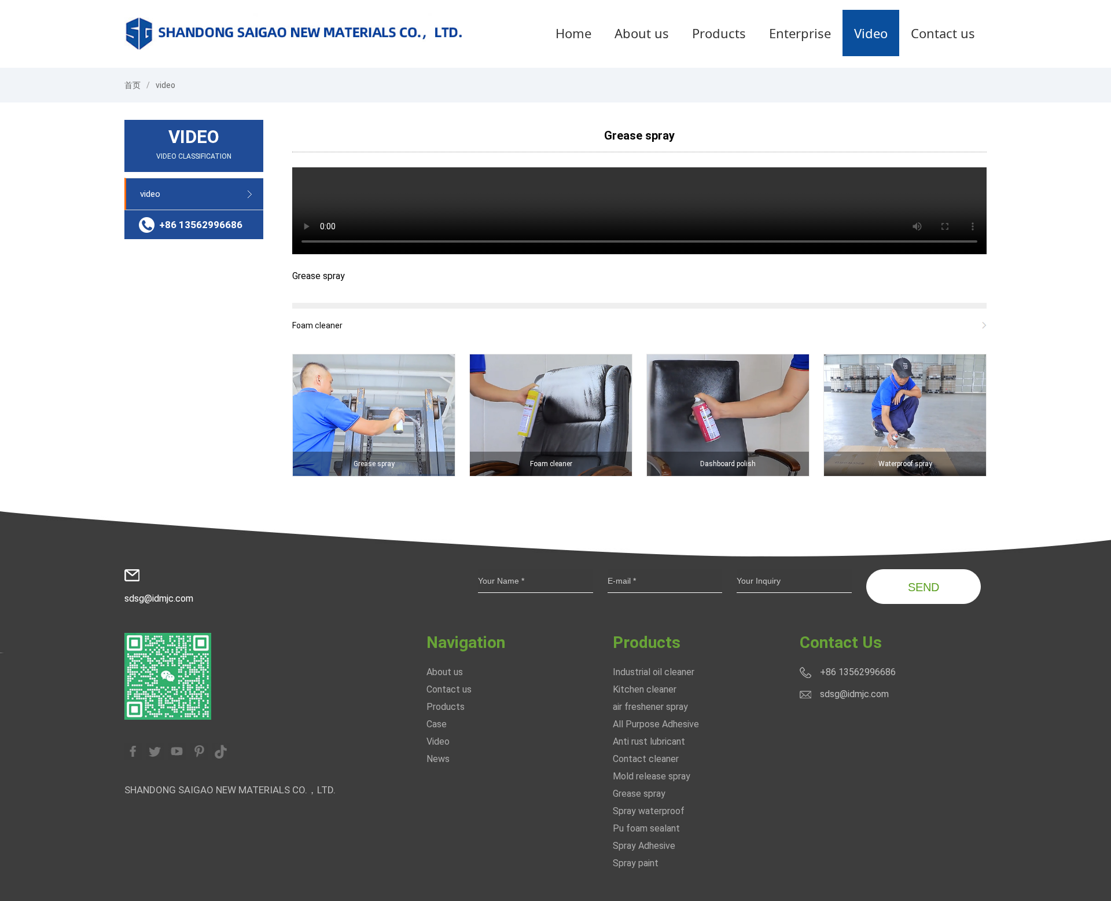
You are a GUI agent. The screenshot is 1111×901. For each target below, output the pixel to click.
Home (573, 33)
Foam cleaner (317, 325)
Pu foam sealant (646, 828)
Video (871, 33)
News (438, 758)
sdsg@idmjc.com (158, 598)
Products (719, 33)
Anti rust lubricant (649, 741)
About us (642, 33)
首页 (132, 85)
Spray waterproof (649, 810)
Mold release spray (651, 776)
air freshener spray (650, 706)
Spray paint (635, 863)
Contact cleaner (646, 758)
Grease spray (639, 135)
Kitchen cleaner (644, 689)
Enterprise (800, 33)
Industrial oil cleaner (653, 671)
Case (436, 724)
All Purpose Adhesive (656, 724)
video (165, 85)
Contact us (943, 33)
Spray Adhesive (644, 845)
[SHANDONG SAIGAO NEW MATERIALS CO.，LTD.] (295, 32)
